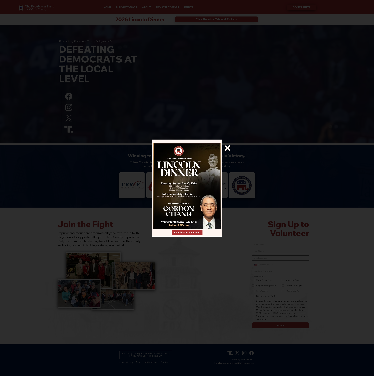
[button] (227, 148)
